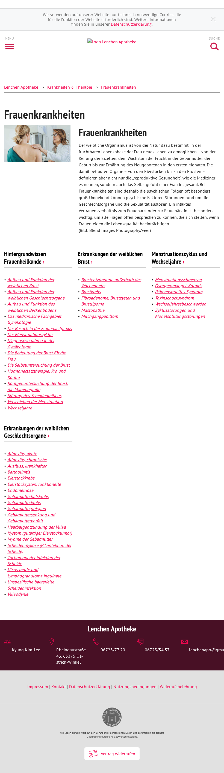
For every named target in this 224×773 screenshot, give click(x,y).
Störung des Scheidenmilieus (34, 395)
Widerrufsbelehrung (178, 686)
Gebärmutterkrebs (24, 502)
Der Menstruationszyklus (30, 334)
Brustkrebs (91, 291)
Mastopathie (92, 310)
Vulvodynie (17, 594)
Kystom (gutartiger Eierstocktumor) (39, 533)
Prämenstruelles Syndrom (178, 291)
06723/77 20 (113, 649)
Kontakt (58, 686)
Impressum (38, 686)
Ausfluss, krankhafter (26, 466)
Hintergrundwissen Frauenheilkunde (25, 257)
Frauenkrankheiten (118, 87)
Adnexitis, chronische (27, 459)
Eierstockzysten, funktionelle (34, 484)
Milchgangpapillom (99, 316)
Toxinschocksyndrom (174, 298)
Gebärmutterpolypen (26, 508)
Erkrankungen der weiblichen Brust (110, 257)
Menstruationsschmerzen (178, 279)
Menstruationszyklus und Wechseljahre (179, 257)
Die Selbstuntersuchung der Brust (38, 365)
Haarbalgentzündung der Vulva (36, 527)
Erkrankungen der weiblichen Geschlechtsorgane (36, 432)
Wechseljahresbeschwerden (180, 304)
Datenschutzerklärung (131, 24)
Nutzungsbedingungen (135, 686)
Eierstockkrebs (20, 478)
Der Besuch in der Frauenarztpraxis (39, 328)
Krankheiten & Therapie (69, 87)
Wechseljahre (19, 408)
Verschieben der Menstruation (35, 401)
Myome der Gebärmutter (29, 539)
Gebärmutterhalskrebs (28, 496)
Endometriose (20, 490)
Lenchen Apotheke (21, 87)
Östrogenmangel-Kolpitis (178, 285)
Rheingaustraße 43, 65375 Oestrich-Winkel (71, 656)
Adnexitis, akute (22, 453)
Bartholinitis (18, 472)
